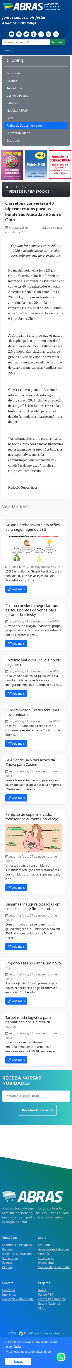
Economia (13, 73)
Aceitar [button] (18, 1361)
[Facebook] (33, 34)
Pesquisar (58, 42)
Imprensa (9, 1294)
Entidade (44, 1245)
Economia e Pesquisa (17, 1245)
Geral (10, 118)
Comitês (44, 1254)
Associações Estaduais (53, 1249)
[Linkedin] (41, 34)
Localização (46, 1258)
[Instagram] (48, 34)
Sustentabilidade (18, 133)
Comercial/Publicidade (18, 1299)
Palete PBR (45, 1294)
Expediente (46, 1263)
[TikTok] (26, 34)
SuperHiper (10, 1258)
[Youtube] (11, 34)
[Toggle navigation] (7, 50)
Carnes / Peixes (17, 96)
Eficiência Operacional (17, 1254)
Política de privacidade (54, 1267)
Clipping (19, 187)
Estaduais (13, 140)
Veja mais (18, 589)
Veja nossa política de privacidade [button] (28, 1351)
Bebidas (12, 103)
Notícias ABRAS (17, 111)
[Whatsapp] (56, 34)
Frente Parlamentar (52, 1299)
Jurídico (12, 81)
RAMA (42, 1290)
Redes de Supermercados (24, 125)
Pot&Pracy (31, 1333)
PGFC (42, 1308)
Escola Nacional (49, 1303)
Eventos (7, 1263)
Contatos (8, 1290)
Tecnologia (14, 88)
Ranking (8, 1249)
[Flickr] (19, 34)
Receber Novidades (37, 1110)
